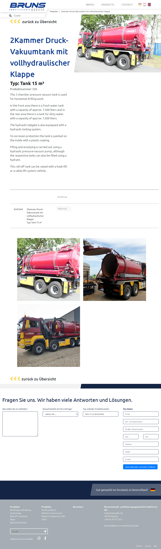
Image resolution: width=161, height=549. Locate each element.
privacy (148, 546)
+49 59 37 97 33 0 (113, 519)
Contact (127, 4)
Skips (12, 519)
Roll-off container (19, 516)
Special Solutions (18, 522)
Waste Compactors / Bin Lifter (53, 518)
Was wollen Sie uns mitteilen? (15, 409)
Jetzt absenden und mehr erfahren (140, 467)
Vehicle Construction (52, 513)
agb (155, 546)
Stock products (49, 509)
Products (107, 4)
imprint (139, 546)
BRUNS (90, 4)
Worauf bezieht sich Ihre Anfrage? (57, 409)
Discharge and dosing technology (20, 511)
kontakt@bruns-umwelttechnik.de (121, 525)
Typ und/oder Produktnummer (96, 409)
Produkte (54, 11)
